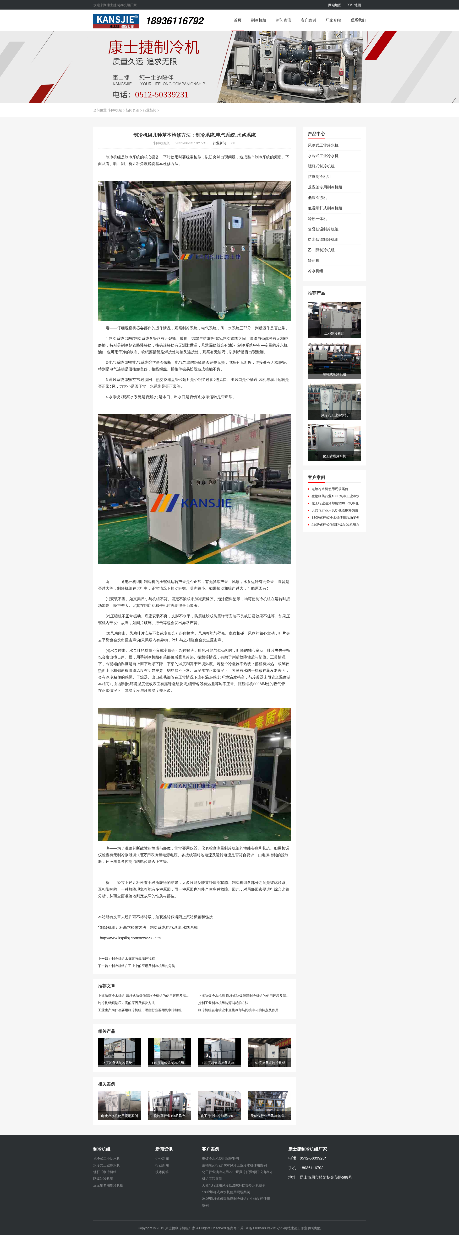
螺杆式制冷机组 (321, 166)
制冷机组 (258, 20)
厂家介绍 (333, 20)
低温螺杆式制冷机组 (325, 208)
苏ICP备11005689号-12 (258, 1227)
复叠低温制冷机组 (323, 229)
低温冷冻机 (317, 197)
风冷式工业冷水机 (323, 145)
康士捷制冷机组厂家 (180, 1227)
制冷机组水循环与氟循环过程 (133, 958)
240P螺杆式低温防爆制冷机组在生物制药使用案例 (334, 524)
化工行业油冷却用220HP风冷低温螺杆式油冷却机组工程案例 (333, 503)
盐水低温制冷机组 (323, 239)
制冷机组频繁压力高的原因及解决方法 (126, 1002)
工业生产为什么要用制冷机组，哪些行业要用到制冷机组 (140, 1009)
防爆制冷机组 (319, 176)
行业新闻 (149, 109)
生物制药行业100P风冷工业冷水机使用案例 (334, 495)
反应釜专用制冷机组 (325, 187)
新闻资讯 (283, 20)
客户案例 (308, 20)
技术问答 (162, 1171)
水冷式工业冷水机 (323, 155)
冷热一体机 (317, 218)
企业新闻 (162, 1158)
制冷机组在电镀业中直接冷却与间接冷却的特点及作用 (238, 1009)
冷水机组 (315, 270)
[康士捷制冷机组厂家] (116, 21)
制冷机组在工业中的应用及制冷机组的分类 (143, 965)
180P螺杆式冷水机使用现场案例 (335, 517)
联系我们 (358, 20)
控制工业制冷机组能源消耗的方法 (223, 1002)
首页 (237, 20)
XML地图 (354, 4)
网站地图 (335, 4)
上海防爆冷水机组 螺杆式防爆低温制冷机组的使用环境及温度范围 (147, 995)
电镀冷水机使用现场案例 (329, 488)
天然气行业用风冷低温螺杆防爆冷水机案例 (333, 510)
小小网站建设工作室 (292, 1227)
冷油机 (313, 260)
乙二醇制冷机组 (321, 249)
